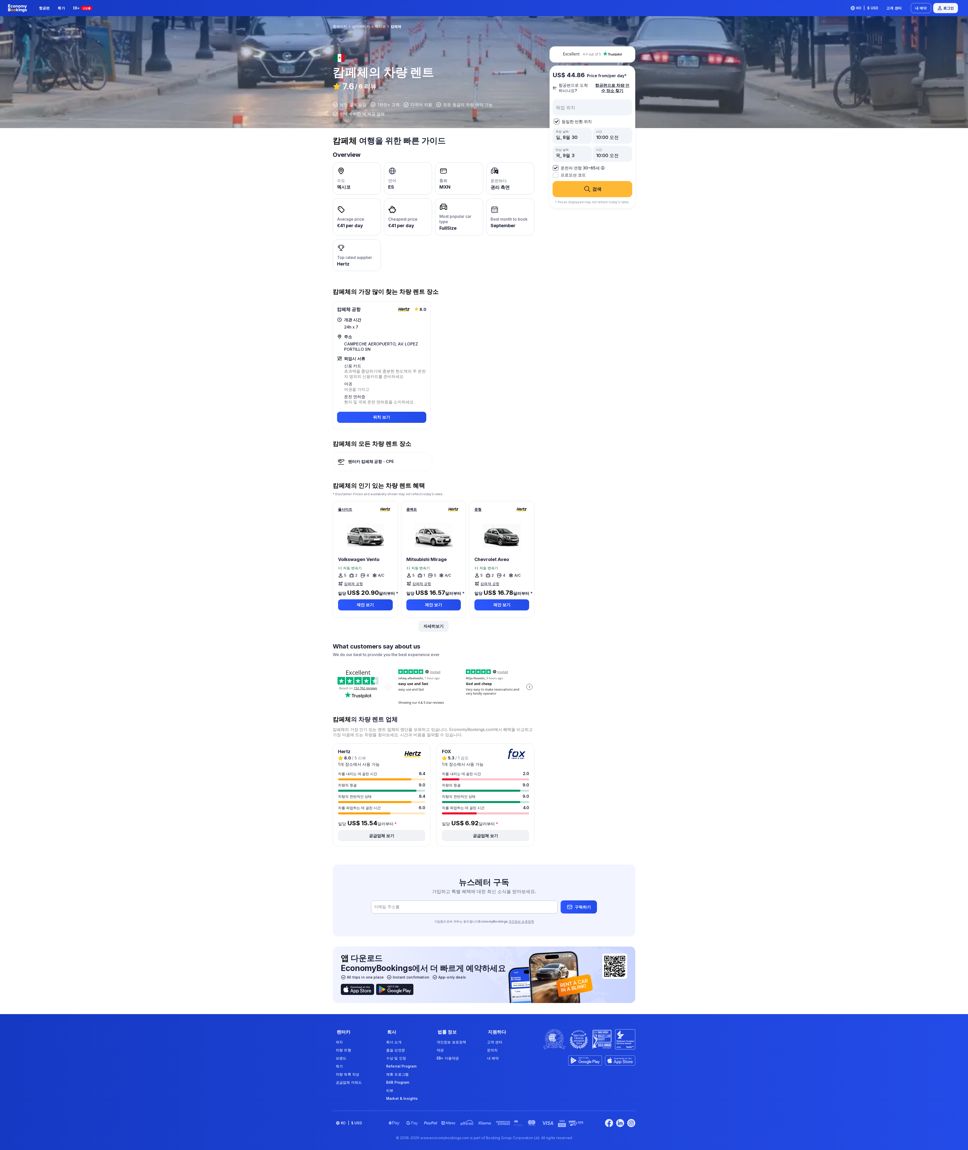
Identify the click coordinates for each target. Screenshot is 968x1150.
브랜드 (341, 1058)
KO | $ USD (867, 8)
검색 (596, 189)
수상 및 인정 (396, 1058)
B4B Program (397, 1082)
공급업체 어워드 (349, 1082)
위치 (339, 1042)
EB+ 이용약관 (448, 1058)
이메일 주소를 (387, 906)
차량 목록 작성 (347, 1074)
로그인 (948, 8)
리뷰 (389, 1090)
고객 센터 (894, 8)
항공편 (44, 8)
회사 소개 (394, 1042)
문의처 (492, 1050)
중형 (477, 509)
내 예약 (921, 8)
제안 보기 (365, 604)
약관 (440, 1050)
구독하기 (583, 906)
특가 (61, 8)
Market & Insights (402, 1098)
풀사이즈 (345, 509)
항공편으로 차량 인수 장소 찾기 (612, 88)
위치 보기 (381, 417)
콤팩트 (411, 509)
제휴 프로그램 (397, 1074)
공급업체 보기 (381, 835)
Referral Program (401, 1066)
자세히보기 (434, 626)
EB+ (81, 8)
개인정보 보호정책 (521, 921)
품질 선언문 (395, 1050)
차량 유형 (343, 1050)
